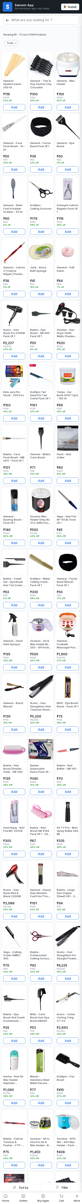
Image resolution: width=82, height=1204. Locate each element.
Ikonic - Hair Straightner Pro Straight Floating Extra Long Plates (67, 955)
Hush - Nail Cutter (64, 456)
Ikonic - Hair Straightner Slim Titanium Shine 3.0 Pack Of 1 (40, 706)
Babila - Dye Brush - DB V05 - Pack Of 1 (40, 333)
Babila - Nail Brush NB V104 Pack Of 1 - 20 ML (39, 831)
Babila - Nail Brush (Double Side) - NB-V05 (12, 769)
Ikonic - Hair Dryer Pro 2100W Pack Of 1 (14, 333)
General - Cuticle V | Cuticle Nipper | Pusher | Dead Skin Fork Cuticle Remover (14, 271)
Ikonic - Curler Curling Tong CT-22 (66, 1017)
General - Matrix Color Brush (40, 456)
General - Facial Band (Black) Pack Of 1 (67, 582)
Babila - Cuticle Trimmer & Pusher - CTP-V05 (13, 1142)
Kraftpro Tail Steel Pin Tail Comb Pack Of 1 (40, 395)
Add (14, 107)
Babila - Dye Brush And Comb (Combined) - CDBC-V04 (14, 1017)
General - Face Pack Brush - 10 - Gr (14, 146)
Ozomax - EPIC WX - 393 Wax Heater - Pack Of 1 (67, 1142)
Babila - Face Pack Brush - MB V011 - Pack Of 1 (13, 457)
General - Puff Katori (65, 269)
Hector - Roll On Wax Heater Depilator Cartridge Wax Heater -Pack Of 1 (13, 1080)
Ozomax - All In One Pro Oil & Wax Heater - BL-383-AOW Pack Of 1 (40, 1142)
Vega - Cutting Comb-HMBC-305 (12, 955)
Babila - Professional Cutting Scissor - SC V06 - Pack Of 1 (41, 955)
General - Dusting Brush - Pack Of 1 (13, 520)
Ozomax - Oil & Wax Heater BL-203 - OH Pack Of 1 (39, 644)
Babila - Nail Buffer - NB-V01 (66, 767)
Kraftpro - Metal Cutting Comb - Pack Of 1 (40, 582)
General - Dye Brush (65, 144)
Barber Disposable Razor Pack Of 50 (39, 769)
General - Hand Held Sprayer (13, 642)
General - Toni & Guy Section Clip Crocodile (40, 84)
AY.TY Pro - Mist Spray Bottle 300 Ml (67, 831)
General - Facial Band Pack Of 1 (40, 144)
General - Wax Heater (66, 82)
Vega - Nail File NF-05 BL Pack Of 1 (66, 520)
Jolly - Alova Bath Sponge (38, 269)
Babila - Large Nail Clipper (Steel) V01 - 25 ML (66, 893)
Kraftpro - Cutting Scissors (41, 207)
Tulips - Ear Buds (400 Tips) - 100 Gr (67, 395)
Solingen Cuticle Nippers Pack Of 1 (67, 208)
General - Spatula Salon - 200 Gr (13, 84)
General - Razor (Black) (13, 704)
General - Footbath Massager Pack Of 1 (67, 644)
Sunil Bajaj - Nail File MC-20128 (13, 829)
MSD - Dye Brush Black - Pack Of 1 (67, 704)
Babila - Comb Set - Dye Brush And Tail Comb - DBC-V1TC (13, 582)
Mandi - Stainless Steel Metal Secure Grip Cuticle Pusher (39, 1080)
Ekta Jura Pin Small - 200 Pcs (13, 393)
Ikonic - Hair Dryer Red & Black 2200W (12, 893)
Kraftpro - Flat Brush (65, 1078)
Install (72, 7)
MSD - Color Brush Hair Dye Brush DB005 (39, 1017)
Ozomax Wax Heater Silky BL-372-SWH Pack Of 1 (40, 520)
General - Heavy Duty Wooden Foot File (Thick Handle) (40, 893)
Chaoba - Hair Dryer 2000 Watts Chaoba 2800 (65, 333)
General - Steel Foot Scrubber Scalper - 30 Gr (13, 208)
